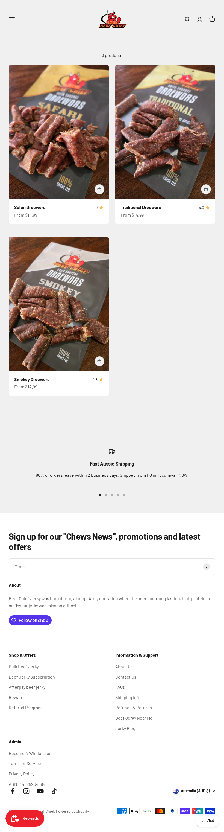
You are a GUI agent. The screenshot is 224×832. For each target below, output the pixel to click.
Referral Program (25, 707)
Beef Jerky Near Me (133, 717)
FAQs (120, 687)
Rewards (17, 697)
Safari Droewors (29, 207)
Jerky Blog (125, 728)
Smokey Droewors (31, 379)
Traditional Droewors (141, 207)
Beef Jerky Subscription (32, 676)
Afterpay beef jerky (27, 687)
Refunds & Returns (133, 707)
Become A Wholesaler (30, 753)
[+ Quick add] (99, 189)
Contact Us (125, 676)
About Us (124, 666)
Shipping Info (127, 697)
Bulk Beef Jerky (24, 666)
